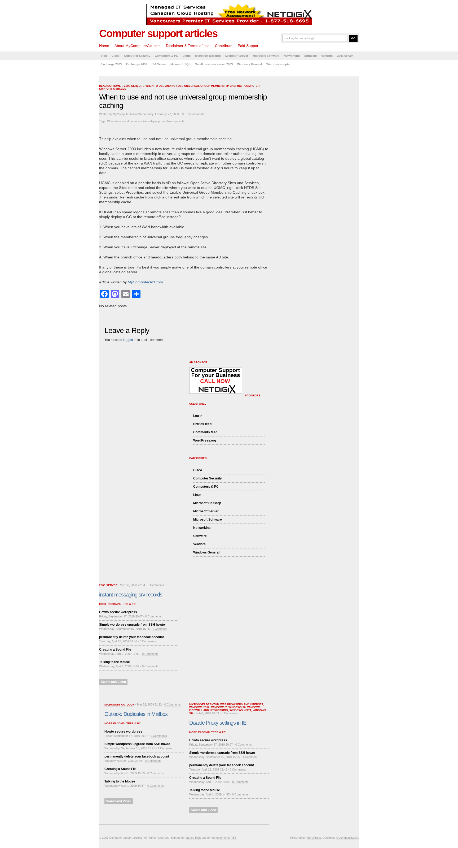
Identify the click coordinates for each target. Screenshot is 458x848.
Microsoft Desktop (208, 55)
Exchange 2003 (111, 64)
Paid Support (248, 46)
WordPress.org (204, 440)
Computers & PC (166, 55)
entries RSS (193, 837)
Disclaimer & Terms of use (188, 46)
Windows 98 (237, 707)
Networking (292, 55)
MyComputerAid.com (145, 282)
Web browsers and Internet (241, 704)
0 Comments (196, 114)
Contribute (223, 46)
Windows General (249, 64)
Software (310, 55)
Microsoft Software (266, 55)
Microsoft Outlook (119, 704)
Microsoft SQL (180, 64)
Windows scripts (278, 64)
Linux (187, 55)
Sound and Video (113, 682)
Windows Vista (240, 710)
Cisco (116, 55)
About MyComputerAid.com (137, 46)
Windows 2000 (199, 707)
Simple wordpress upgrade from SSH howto (132, 624)
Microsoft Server (236, 55)
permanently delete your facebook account (131, 637)
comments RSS (226, 837)
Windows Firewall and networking (225, 709)
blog (104, 55)
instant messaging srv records (130, 595)
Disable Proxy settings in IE (217, 723)
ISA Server (159, 64)
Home (104, 46)
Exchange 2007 (136, 64)
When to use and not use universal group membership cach (145, 121)
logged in (129, 340)
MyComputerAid (123, 114)
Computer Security (137, 55)
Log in (197, 416)
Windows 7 (219, 707)
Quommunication (347, 837)
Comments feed (205, 432)
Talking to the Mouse (114, 662)
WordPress (313, 837)
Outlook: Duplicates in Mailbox (136, 714)
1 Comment (159, 628)
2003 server (345, 55)
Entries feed (202, 424)
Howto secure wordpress (118, 612)
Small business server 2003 (214, 64)
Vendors (327, 55)
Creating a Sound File (115, 649)
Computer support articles (158, 33)
